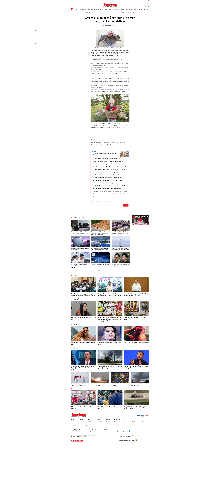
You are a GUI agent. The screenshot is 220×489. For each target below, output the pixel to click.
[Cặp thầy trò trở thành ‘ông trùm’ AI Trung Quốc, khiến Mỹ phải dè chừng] (121, 257)
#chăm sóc (106, 142)
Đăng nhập (93, 199)
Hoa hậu (140, 9)
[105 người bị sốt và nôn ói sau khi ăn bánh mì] (83, 397)
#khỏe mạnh (94, 144)
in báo (128, 13)
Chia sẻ (35, 34)
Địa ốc (88, 9)
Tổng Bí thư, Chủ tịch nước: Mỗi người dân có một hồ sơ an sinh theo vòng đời (110, 294)
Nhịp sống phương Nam (84, 425)
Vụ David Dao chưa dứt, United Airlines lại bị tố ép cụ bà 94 (107, 177)
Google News (133, 13)
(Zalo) (95, 429)
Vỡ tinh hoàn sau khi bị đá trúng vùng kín (109, 407)
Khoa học (135, 9)
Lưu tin (35, 37)
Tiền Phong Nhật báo (103, 0)
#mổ (117, 142)
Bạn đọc (124, 423)
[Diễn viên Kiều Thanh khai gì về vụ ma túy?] (83, 308)
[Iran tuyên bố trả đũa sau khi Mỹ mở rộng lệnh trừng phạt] (100, 377)
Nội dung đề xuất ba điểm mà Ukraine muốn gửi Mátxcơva (136, 367)
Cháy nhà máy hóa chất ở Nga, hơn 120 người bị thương (110, 367)
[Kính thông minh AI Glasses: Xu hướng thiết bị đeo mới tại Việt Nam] (80, 225)
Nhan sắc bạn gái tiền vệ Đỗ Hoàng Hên (83, 343)
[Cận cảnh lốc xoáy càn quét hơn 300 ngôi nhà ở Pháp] (140, 377)
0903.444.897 (105, 429)
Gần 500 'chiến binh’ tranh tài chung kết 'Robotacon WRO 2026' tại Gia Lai (80, 266)
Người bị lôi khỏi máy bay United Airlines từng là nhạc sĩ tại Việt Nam (109, 185)
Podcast (99, 419)
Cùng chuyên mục (77, 218)
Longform (108, 419)
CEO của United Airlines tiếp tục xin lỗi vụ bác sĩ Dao (106, 164)
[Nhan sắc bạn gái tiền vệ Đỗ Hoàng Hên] (83, 333)
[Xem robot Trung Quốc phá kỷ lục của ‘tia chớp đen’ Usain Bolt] (100, 257)
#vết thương (101, 144)
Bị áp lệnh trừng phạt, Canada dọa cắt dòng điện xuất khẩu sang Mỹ (79, 384)
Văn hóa (122, 9)
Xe (119, 9)
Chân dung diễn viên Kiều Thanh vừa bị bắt (109, 343)
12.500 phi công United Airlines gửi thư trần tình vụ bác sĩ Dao (108, 161)
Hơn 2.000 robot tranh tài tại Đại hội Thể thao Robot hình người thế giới (100, 249)
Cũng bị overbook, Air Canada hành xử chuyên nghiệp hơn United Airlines (111, 166)
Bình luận (35, 40)
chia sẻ (123, 13)
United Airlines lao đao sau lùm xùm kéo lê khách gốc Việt (108, 158)
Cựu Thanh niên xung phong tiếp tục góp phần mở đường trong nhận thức (83, 294)
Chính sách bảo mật (138, 428)
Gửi (125, 205)
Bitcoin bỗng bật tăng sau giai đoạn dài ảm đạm (119, 384)
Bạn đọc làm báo (78, 440)
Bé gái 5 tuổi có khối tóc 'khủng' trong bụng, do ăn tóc (136, 407)
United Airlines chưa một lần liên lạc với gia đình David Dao (107, 183)
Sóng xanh (84, 9)
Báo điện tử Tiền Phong (110, 5)
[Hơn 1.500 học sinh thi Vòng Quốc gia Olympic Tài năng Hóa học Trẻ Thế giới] (121, 225)
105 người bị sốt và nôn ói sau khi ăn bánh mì (82, 407)
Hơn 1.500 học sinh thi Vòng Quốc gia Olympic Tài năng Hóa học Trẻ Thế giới (121, 233)
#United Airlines (110, 144)
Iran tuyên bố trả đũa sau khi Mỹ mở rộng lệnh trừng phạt (100, 384)
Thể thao (111, 9)
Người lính (116, 9)
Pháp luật (106, 9)
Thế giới (97, 9)
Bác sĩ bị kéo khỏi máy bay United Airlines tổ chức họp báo (107, 188)
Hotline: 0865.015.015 (93, 0)
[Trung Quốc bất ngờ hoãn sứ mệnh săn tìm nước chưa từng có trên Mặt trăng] (121, 241)
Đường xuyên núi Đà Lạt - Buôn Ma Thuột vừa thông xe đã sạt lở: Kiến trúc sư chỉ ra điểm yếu (100, 233)
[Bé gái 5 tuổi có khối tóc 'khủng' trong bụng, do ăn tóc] (136, 397)
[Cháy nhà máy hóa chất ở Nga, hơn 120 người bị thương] (110, 357)
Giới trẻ (101, 9)
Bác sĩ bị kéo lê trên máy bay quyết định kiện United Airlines (107, 180)
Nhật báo (82, 419)
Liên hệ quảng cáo (91, 428)
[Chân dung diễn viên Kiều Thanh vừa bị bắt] (110, 333)
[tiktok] (124, 431)
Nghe (35, 31)
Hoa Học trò (121, 0)
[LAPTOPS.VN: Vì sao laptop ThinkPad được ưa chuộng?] (80, 241)
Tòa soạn (127, 0)
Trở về (35, 44)
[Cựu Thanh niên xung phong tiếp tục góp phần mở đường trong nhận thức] (83, 284)
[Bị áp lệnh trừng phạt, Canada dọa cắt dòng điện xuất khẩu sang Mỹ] (80, 377)
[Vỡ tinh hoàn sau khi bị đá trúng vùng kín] (110, 397)
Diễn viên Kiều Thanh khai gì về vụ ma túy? (83, 318)
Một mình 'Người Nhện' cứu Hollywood (136, 343)
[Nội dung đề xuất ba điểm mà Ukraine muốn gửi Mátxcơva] (136, 357)
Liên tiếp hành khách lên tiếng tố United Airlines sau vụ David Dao (109, 169)
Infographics (117, 419)
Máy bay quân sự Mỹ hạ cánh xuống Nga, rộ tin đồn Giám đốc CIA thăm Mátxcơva (82, 368)
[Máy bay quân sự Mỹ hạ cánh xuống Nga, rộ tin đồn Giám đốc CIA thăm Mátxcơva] (83, 357)
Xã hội (76, 9)
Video (144, 9)
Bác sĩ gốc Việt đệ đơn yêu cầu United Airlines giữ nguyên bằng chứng (110, 191)
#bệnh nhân (94, 142)
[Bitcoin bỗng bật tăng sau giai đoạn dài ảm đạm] (120, 377)
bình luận (131, 13)
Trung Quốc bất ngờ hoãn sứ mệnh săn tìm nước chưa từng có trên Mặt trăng (120, 250)
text (125, 13)
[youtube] (148, 1)
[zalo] (127, 431)
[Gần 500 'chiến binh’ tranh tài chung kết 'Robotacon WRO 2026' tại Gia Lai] (80, 257)
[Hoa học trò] (147, 416)
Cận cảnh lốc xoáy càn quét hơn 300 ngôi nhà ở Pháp (139, 384)
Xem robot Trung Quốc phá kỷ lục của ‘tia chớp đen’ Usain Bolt (100, 265)
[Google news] (130, 431)
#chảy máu (122, 142)
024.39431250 (75, 432)
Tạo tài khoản (100, 199)
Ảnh (89, 419)
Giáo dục (131, 9)
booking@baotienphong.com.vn (93, 431)
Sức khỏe (93, 9)
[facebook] (146, 1)
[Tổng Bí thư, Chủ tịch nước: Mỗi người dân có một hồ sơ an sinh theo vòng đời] (110, 284)
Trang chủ (72, 9)
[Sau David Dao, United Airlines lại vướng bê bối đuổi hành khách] (124, 154)
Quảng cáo (133, 0)
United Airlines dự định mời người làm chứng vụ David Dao (107, 172)
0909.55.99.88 (90, 429)
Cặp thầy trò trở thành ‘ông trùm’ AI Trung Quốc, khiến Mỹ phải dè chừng (120, 265)
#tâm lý (112, 142)
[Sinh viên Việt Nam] (140, 416)
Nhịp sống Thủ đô (74, 425)
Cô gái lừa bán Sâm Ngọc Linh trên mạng (135, 318)
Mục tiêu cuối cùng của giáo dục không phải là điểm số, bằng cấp (136, 294)
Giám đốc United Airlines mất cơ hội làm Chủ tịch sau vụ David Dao (109, 194)
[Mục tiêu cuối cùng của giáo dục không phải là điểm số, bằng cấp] (136, 284)
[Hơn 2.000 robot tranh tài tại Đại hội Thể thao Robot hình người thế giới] (100, 241)
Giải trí (127, 9)
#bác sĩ (100, 142)
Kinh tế (79, 9)
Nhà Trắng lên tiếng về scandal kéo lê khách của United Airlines (109, 175)
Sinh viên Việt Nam (113, 0)
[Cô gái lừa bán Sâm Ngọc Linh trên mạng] (136, 308)
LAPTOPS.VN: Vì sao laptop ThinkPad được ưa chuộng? (80, 249)
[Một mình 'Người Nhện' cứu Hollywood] (136, 333)
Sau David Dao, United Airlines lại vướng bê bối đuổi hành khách (104, 154)
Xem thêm (148, 9)
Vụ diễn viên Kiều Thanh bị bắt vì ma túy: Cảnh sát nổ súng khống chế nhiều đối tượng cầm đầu (110, 319)
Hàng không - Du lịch (135, 423)
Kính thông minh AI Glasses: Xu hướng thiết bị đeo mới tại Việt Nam (79, 232)
